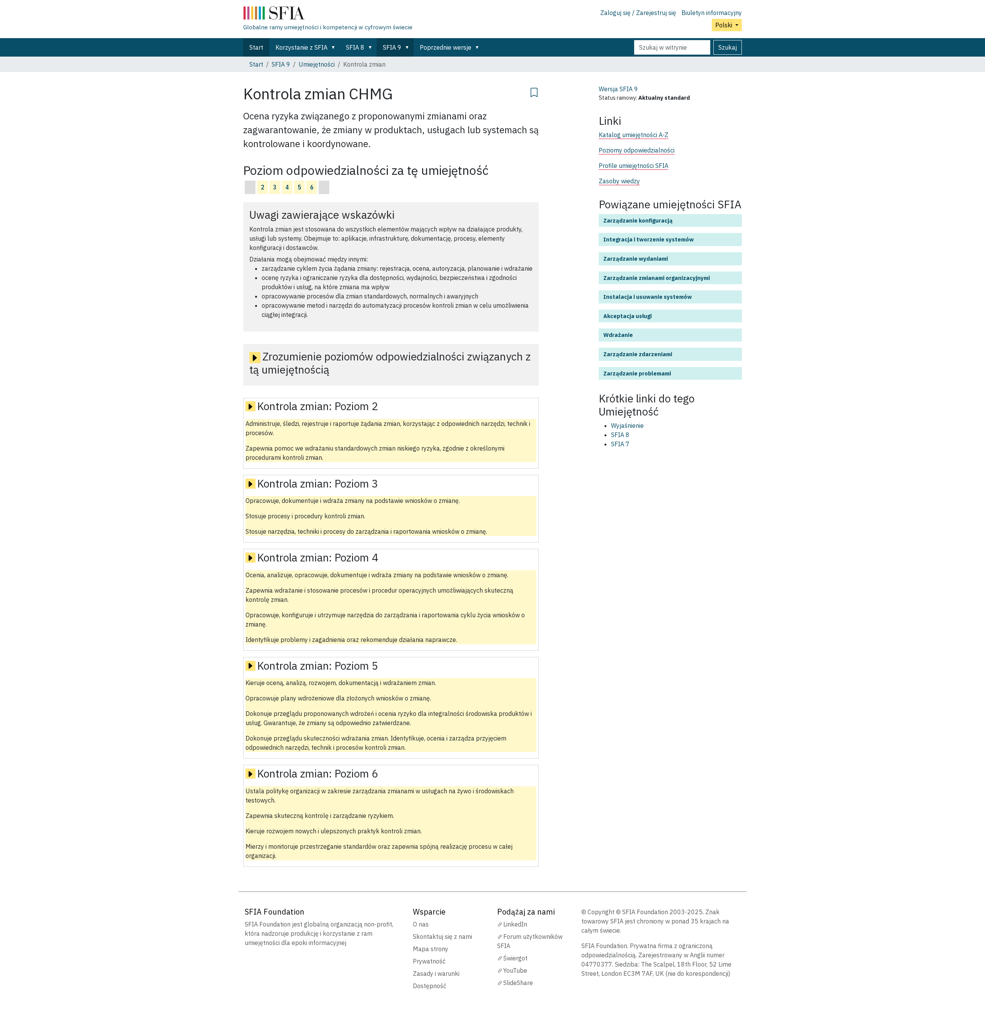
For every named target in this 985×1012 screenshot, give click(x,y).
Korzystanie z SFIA (301, 47)
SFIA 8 (355, 47)
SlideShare (518, 983)
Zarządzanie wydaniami (635, 258)
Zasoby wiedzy (619, 181)
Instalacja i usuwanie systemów (647, 296)
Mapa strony (430, 949)
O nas (421, 924)
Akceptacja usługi (627, 316)
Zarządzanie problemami (637, 373)
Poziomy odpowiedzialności (636, 150)
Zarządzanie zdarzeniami (637, 354)
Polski (724, 25)
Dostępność (429, 986)
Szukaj (727, 47)
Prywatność (429, 961)
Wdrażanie (618, 334)
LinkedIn (515, 924)
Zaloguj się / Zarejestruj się (638, 13)
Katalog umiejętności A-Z (633, 135)
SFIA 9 (392, 47)
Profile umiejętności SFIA (633, 165)
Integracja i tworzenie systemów (648, 239)
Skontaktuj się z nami (442, 936)
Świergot (515, 958)
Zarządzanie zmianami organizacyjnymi (656, 277)
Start (256, 47)
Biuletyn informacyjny (711, 13)
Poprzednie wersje (445, 47)
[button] (335, 47)
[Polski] (327, 14)
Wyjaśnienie (627, 425)
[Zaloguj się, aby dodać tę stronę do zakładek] (534, 91)
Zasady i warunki (436, 973)
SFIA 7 (620, 444)
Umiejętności (317, 64)
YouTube (515, 970)
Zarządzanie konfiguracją (638, 220)
